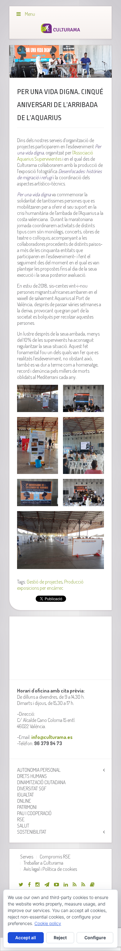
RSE (21, 819)
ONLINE (24, 801)
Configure (95, 937)
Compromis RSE (55, 856)
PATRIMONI (27, 807)
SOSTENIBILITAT (31, 832)
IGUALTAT (25, 795)
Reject (60, 937)
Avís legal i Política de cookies (50, 869)
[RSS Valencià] (75, 884)
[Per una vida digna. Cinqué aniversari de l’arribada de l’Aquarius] (60, 61)
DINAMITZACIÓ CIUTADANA (41, 782)
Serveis (26, 856)
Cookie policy (47, 923)
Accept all (25, 937)
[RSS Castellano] (83, 884)
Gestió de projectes (44, 582)
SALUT (23, 826)
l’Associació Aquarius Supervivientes (55, 156)
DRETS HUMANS (32, 776)
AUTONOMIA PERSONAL (38, 770)
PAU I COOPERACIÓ (34, 813)
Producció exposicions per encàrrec (50, 585)
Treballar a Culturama (43, 863)
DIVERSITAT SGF (32, 788)
